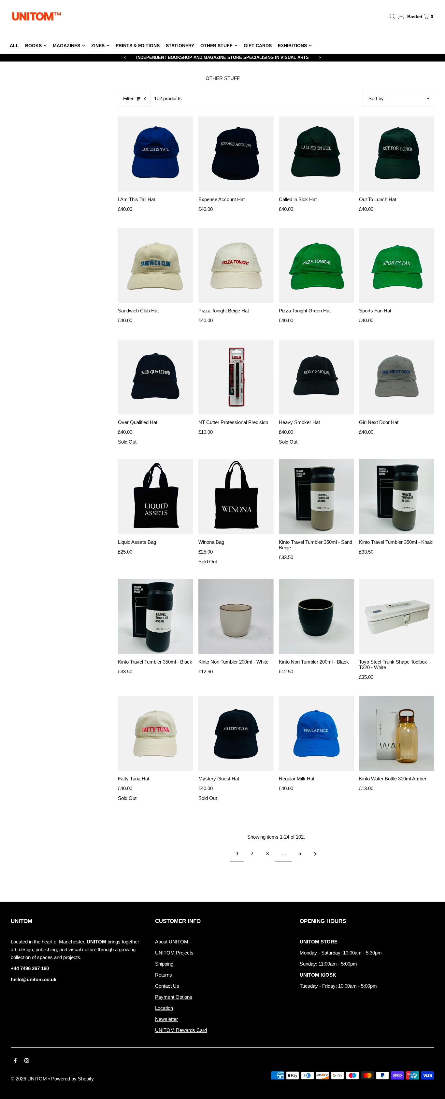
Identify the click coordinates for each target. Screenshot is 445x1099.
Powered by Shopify (72, 1078)
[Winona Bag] (236, 496)
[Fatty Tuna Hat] (155, 733)
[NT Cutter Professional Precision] (236, 377)
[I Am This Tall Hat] (155, 154)
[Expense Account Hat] (236, 154)
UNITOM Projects (174, 952)
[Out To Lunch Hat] (396, 154)
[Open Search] (392, 16)
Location (164, 1008)
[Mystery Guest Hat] (236, 733)
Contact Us (167, 986)
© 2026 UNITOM (29, 1078)
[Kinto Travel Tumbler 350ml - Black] (155, 616)
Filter (128, 98)
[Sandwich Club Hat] (155, 265)
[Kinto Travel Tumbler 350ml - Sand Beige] (316, 496)
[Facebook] (15, 1061)
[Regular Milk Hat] (316, 733)
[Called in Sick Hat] (316, 154)
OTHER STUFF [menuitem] (216, 45)
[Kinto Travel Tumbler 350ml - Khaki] (396, 496)
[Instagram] (26, 1061)
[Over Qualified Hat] (155, 377)
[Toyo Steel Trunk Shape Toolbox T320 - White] (396, 616)
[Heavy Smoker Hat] (316, 377)
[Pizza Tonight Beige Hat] (236, 265)
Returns (163, 975)
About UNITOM (171, 941)
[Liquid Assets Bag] (155, 496)
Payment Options (173, 997)
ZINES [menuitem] (98, 45)
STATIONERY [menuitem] (180, 45)
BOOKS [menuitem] (33, 45)
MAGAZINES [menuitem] (66, 45)
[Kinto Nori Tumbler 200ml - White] (236, 616)
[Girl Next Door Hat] (396, 377)
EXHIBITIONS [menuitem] (292, 45)
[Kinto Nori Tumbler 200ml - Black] (316, 616)
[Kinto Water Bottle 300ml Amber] (396, 733)
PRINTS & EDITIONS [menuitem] (138, 45)
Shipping (164, 964)
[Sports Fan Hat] (396, 265)
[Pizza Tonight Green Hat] (316, 265)
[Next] (320, 57)
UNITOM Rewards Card (181, 1030)
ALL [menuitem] (14, 45)
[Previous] (125, 57)
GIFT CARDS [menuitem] (258, 45)
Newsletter (166, 1019)
